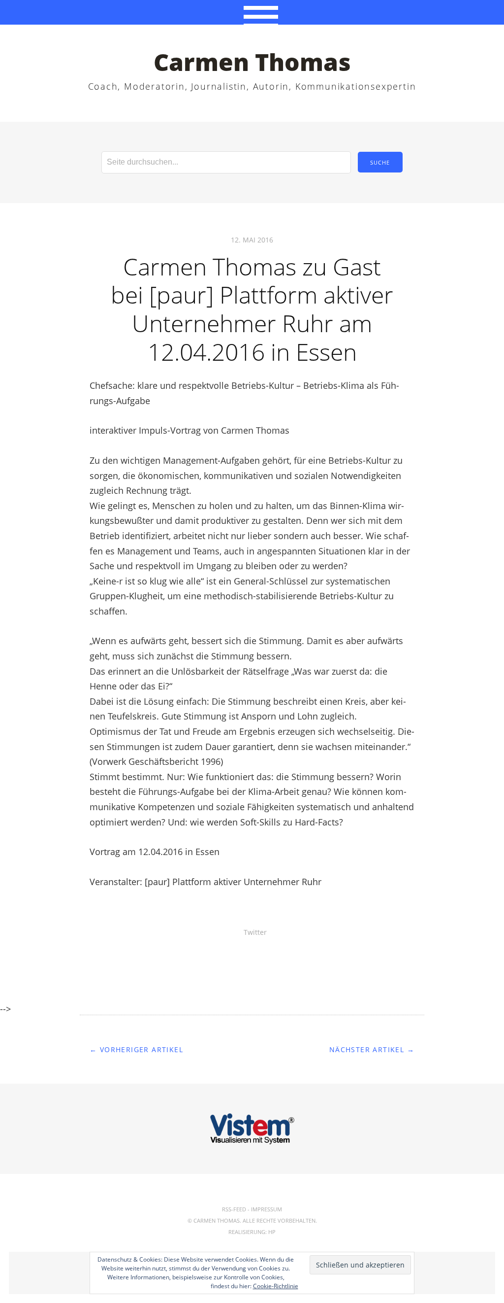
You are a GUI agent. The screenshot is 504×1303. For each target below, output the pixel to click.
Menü (252, 12)
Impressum (266, 1209)
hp (272, 1231)
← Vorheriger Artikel (136, 1049)
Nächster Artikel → (371, 1049)
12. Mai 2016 (252, 239)
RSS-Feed (234, 1209)
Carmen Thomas (252, 62)
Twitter (255, 932)
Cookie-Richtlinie (275, 1286)
